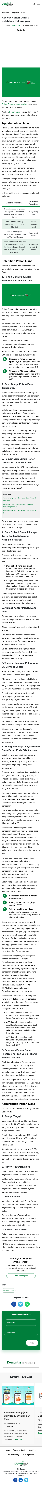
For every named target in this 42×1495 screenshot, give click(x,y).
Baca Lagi (18, 1439)
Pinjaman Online (18, 12)
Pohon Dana (14, 112)
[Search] (33, 3)
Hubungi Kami (28, 1454)
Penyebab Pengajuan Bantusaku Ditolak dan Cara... (17, 1416)
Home (7, 1450)
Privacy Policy (13, 1454)
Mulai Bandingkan (21, 1276)
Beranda (5, 12)
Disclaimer (32, 1450)
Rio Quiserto (17, 25)
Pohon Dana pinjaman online (14, 104)
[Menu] (38, 4)
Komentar (8, 1426)
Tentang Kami (19, 1450)
